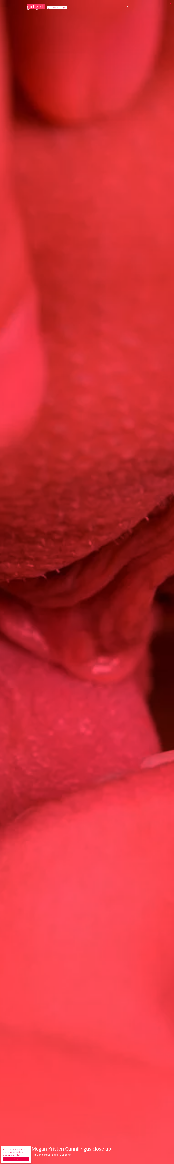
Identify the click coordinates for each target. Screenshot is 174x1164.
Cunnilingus (43, 1154)
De (170, 3)
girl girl (35, 6)
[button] (126, 6)
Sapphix (66, 1154)
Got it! (16, 1159)
